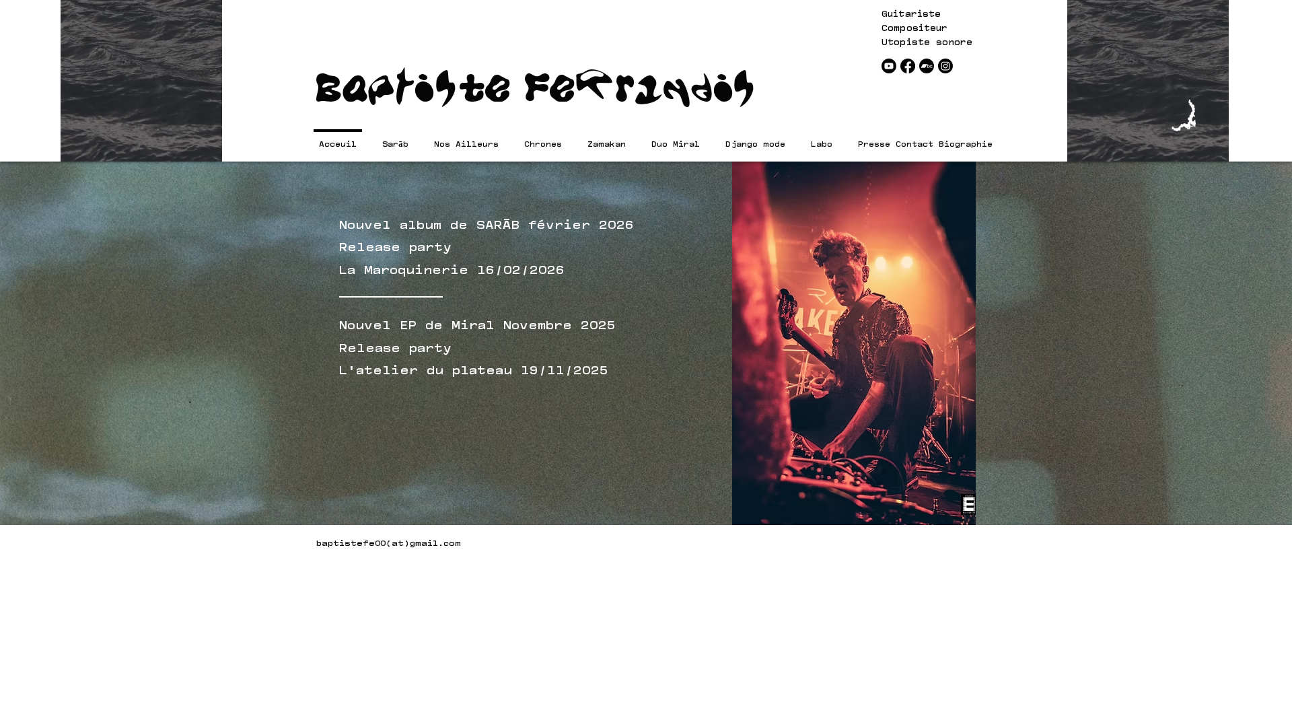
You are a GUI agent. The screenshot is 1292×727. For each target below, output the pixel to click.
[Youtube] (889, 66)
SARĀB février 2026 (555, 222)
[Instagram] (945, 66)
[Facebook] (907, 66)
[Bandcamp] (926, 66)
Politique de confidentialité (738, 542)
